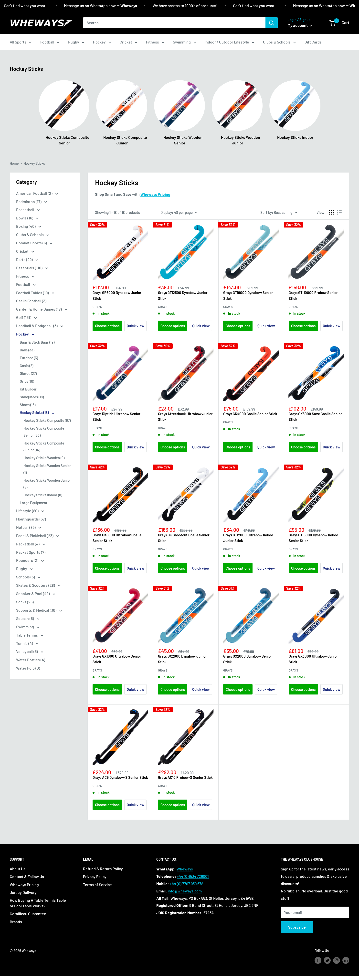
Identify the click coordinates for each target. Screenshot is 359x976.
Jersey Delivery (23, 892)
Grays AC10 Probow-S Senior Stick (185, 777)
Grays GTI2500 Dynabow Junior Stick (183, 295)
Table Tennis (27, 635)
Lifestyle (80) (27, 510)
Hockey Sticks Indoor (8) (42, 495)
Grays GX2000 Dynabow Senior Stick (247, 659)
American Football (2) (34, 193)
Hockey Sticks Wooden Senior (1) (47, 469)
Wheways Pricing (24, 884)
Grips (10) (27, 381)
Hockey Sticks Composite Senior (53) (43, 431)
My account (297, 25)
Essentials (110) (29, 267)
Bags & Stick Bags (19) (37, 342)
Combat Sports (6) (32, 242)
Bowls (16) (25, 218)
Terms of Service (97, 884)
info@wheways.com (185, 891)
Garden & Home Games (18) (39, 309)
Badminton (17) (29, 201)
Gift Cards (313, 42)
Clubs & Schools (277, 42)
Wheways (185, 869)
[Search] (271, 22)
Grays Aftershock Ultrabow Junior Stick (185, 417)
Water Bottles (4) (30, 659)
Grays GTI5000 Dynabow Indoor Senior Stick (313, 538)
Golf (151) (24, 317)
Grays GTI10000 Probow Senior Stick (313, 295)
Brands (16, 921)
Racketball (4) (28, 544)
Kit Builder (28, 389)
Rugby (73, 42)
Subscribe (297, 927)
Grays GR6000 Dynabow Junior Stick (117, 295)
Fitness (152, 42)
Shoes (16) (27, 404)
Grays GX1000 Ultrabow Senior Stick (117, 659)
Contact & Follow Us (27, 876)
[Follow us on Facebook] (318, 960)
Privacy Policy (94, 876)
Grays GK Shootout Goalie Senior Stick (184, 538)
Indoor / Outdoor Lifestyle (227, 42)
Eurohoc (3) (29, 358)
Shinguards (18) (32, 397)
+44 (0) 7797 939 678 (186, 883)
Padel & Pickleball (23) (35, 535)
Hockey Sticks (34, 163)
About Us (17, 868)
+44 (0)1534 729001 (193, 876)
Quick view (135, 326)
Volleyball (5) (27, 651)
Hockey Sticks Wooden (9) (43, 457)
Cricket (126, 42)
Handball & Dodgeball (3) (37, 325)
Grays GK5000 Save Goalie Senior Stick (315, 417)
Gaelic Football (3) (31, 300)
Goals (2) (26, 365)
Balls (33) (27, 350)
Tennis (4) (25, 643)
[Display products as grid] (331, 212)
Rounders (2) (27, 560)
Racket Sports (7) (30, 552)
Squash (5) (25, 618)
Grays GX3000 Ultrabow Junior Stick (313, 659)
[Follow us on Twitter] (327, 960)
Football (47, 42)
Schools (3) (26, 577)
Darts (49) (24, 259)
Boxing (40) (26, 226)
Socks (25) (25, 601)
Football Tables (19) (33, 292)
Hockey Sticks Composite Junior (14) (43, 446)
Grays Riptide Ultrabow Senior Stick (116, 417)
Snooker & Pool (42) (33, 593)
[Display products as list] (339, 212)
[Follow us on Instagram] (336, 960)
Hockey (99, 42)
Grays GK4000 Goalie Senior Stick (250, 414)
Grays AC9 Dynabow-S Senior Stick (120, 777)
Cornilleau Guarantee (28, 913)
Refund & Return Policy (103, 868)
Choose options (107, 326)
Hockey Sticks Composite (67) (47, 420)
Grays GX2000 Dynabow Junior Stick (182, 659)
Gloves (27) (28, 373)
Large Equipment (33, 502)
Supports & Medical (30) (36, 610)
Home (14, 163)
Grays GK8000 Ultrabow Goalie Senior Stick (117, 538)
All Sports (18, 42)
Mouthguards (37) (31, 519)
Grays (97, 307)
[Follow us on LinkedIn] (345, 960)
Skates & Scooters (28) (36, 585)
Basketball (25, 209)
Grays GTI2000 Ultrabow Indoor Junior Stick (248, 538)
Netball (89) (26, 527)
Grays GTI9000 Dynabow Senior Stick (248, 295)
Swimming (182, 42)
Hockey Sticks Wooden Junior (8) (47, 483)
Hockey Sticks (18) (35, 412)
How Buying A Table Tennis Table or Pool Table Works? (38, 903)
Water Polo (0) (28, 668)
